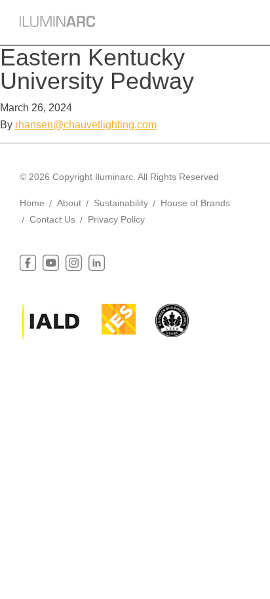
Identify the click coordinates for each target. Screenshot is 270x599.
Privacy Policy (116, 219)
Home (32, 203)
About (69, 203)
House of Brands (195, 203)
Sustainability (121, 203)
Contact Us (52, 219)
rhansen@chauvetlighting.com (86, 124)
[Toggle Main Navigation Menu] (240, 19)
